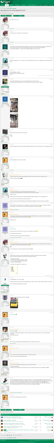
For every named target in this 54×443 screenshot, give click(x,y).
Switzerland (7, 305)
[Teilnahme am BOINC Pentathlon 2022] (1, 184)
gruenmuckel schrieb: (14, 348)
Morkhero (3, 11)
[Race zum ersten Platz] (4, 292)
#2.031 (52, 79)
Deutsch (4, 440)
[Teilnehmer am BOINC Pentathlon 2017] (1, 183)
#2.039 (52, 212)
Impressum (31, 440)
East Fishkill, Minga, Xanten (6, 290)
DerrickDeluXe (13, 228)
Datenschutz (44, 440)
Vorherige (3, 15)
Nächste (22, 15)
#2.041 (52, 240)
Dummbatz (49, 421)
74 (24, 424)
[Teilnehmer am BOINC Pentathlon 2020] (6, 183)
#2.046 (52, 327)
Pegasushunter (48, 427)
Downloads (17, 5)
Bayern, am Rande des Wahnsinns (5, 92)
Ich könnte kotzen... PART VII (10, 420)
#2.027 (52, 31)
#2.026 (52, 17)
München (7, 168)
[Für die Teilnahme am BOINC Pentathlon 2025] (3, 184)
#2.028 (52, 44)
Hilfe (47, 440)
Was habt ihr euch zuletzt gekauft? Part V (12, 417)
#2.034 (52, 144)
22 (22, 421)
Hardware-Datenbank (32, 5)
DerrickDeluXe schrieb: (14, 329)
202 (18, 15)
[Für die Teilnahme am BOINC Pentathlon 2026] (4, 184)
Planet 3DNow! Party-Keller (15, 418)
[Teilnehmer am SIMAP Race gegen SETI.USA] (1, 93)
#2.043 (52, 277)
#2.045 (52, 312)
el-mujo (50, 417)
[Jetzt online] (5, 49)
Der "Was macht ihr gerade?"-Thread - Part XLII (13, 423)
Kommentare (13, 432)
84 (15, 15)
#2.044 (52, 295)
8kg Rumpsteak (13, 314)
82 (12, 15)
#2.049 (52, 377)
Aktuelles (11, 5)
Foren (7, 5)
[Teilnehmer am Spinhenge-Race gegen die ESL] (1, 169)
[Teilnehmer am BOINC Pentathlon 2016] (3, 183)
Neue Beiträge (3, 6)
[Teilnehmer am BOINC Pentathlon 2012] (3, 93)
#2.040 (52, 227)
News (2, 5)
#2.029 (52, 58)
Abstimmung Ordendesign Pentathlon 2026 (13, 426)
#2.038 (52, 203)
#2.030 (52, 70)
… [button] (7, 15)
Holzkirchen (7, 154)
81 (10, 15)
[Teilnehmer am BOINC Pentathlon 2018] (6, 339)
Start (49, 440)
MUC (8, 28)
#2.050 (52, 395)
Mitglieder (23, 5)
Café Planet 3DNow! (14, 427)
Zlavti (8, 389)
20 (19, 421)
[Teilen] (49, 17)
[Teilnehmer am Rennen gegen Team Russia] (2, 141)
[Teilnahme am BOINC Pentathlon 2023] (1, 55)
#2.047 (52, 346)
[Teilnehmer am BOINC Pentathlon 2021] (7, 292)
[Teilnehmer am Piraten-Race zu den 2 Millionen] (1, 141)
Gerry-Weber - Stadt (6, 338)
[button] (4, 5)
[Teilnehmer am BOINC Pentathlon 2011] (1, 373)
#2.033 (52, 129)
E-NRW (8, 263)
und (15, 209)
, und (16, 237)
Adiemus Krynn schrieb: (14, 174)
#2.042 (52, 253)
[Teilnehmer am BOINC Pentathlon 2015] (4, 183)
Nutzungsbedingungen (37, 440)
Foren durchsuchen (9, 6)
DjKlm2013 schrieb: (14, 214)
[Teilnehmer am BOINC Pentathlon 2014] (4, 93)
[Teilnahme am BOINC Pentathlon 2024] (1, 340)
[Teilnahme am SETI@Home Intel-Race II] (5, 183)
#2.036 (52, 172)
